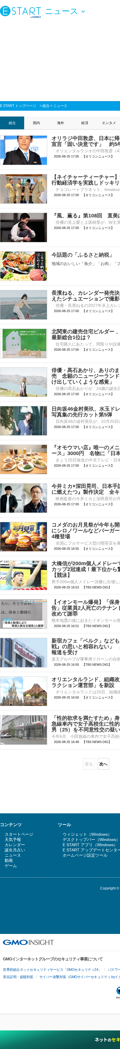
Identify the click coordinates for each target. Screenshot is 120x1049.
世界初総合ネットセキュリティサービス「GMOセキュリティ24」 (52, 970)
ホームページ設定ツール (85, 855)
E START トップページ (18, 106)
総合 (46, 106)
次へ (103, 764)
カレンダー (15, 844)
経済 (84, 123)
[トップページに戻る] (22, 11)
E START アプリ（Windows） (90, 844)
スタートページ (19, 834)
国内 (36, 123)
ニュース (60, 106)
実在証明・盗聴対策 (18, 977)
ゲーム (11, 865)
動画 (9, 860)
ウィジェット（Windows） (87, 834)
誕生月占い (15, 850)
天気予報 (13, 839)
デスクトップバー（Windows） (91, 839)
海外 (60, 123)
